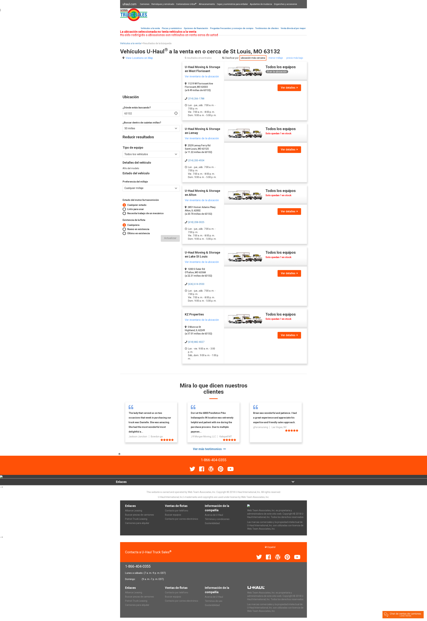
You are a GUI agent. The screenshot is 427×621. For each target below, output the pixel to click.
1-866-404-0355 (138, 566)
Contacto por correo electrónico (181, 519)
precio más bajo (294, 58)
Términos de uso (213, 601)
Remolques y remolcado (162, 4)
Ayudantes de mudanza (261, 4)
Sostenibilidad (212, 523)
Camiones (144, 4)
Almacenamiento (207, 4)
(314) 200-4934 (196, 160)
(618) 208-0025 (196, 222)
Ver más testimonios (208, 449)
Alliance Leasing (133, 510)
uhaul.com (129, 4)
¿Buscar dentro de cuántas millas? (142, 122)
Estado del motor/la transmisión (141, 200)
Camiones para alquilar (137, 523)
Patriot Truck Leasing (136, 519)
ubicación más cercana (253, 58)
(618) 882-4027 (196, 342)
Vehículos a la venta (150, 28)
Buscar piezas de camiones (139, 514)
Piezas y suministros (172, 28)
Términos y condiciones (217, 519)
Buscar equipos (173, 514)
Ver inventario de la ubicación (202, 76)
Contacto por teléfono (176, 510)
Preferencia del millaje (135, 181)
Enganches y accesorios (285, 4)
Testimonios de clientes (267, 28)
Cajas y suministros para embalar (232, 4)
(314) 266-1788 (196, 98)
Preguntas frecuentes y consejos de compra (231, 28)
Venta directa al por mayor (293, 28)
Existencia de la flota (134, 220)
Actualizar (170, 238)
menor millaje (276, 58)
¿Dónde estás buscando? (137, 107)
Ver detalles (289, 87)
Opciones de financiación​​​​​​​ (196, 28)
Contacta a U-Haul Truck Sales (148, 552)
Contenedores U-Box (186, 4)
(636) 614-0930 (196, 284)
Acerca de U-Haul (214, 515)
